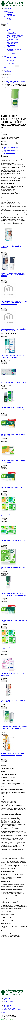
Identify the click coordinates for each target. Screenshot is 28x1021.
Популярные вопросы (12, 21)
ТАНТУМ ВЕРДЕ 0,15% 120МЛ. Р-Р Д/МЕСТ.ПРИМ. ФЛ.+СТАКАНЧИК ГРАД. (12, 408)
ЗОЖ (5, 28)
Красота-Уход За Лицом (13, 38)
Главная (6, 77)
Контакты (9, 14)
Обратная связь (11, 15)
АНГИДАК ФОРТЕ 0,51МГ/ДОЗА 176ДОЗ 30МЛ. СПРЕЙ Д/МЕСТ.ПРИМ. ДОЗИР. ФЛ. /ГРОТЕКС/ (13, 274)
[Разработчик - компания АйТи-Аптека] (7, 1019)
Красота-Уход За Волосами (14, 36)
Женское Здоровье (11, 59)
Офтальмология (11, 43)
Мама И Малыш (11, 60)
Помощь (6, 16)
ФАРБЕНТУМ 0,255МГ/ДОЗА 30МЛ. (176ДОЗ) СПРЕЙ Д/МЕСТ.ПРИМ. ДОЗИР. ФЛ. (14, 727)
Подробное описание (9, 153)
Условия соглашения (9, 1008)
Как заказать (10, 18)
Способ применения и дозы (11, 150)
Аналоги (6, 151)
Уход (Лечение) (11, 53)
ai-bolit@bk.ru (7, 1006)
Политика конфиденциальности (12, 1009)
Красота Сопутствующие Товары (15, 35)
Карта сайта (7, 1002)
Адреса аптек (7, 8)
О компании (7, 11)
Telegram (3, 1012)
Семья (5, 56)
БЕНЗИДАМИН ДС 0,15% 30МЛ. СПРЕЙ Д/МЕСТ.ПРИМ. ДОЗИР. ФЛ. (13, 329)
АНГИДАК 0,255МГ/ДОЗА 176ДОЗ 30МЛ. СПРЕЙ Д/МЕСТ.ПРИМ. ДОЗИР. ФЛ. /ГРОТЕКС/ (12, 246)
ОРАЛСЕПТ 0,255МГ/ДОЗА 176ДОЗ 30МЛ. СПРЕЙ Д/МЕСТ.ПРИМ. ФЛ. (13, 356)
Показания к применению (11, 147)
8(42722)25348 (4, 23)
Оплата (9, 19)
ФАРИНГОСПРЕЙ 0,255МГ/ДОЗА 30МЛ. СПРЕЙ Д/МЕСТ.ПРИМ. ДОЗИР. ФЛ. (12, 754)
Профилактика (11, 45)
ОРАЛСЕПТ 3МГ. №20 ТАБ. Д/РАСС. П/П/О (13, 382)
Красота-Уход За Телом (13, 39)
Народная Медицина (12, 42)
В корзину (3, 144)
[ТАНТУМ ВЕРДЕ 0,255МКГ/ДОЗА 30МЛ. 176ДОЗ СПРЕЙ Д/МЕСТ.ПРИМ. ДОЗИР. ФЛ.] (15, 112)
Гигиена (9, 29)
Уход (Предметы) (11, 54)
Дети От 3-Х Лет (11, 57)
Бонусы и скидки (8, 1001)
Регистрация (7, 70)
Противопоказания (9, 148)
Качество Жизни (11, 33)
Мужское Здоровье (12, 62)
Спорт (8, 46)
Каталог (3, 25)
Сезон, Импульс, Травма (13, 63)
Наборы (9, 40)
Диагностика (10, 31)
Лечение (6, 47)
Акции (5, 9)
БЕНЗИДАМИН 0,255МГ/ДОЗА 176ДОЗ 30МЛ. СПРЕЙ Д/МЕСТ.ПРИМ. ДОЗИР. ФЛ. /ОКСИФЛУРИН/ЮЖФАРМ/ (14, 302)
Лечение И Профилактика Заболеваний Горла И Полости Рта (14, 82)
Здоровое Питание (12, 32)
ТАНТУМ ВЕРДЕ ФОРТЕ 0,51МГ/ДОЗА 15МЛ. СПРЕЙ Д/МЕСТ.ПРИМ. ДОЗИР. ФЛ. (13, 594)
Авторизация (7, 71)
